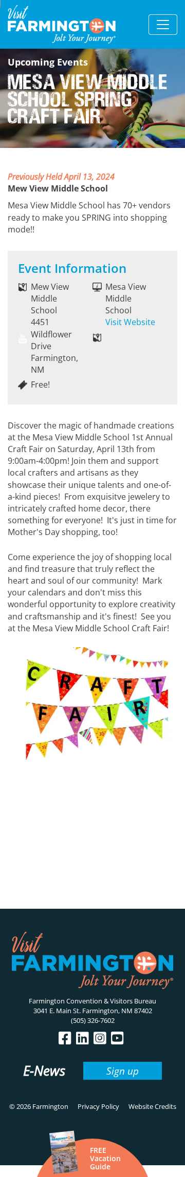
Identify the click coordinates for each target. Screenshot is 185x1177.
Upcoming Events (48, 62)
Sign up (122, 1071)
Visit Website (130, 322)
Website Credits (152, 1106)
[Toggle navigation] (163, 24)
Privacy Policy (98, 1106)
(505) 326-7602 (93, 1020)
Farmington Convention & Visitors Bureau (92, 1000)
